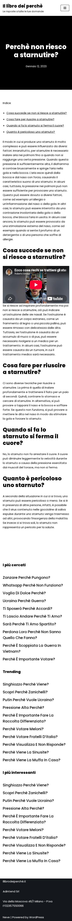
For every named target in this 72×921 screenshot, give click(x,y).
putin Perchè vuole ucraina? (28, 699)
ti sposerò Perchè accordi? (27, 608)
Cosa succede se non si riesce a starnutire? (36, 113)
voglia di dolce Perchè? (24, 593)
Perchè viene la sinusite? (26, 752)
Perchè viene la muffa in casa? (31, 760)
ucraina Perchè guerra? (24, 600)
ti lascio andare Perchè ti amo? (32, 616)
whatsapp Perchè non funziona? (33, 585)
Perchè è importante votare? (29, 659)
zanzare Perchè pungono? (26, 577)
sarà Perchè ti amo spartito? (29, 624)
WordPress (36, 917)
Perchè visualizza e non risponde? (34, 744)
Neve (6, 917)
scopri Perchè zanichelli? (25, 692)
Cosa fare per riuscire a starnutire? (30, 119)
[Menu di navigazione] (65, 8)
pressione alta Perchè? (23, 707)
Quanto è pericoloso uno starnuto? (30, 132)
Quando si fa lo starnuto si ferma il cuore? (35, 125)
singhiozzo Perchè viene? (26, 684)
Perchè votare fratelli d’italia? (30, 736)
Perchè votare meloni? (23, 729)
